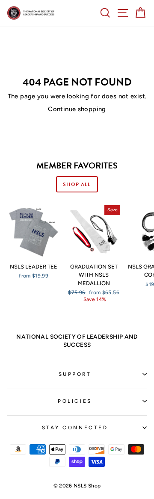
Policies (75, 401)
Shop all (77, 184)
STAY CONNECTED (75, 428)
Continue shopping (77, 109)
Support (75, 374)
